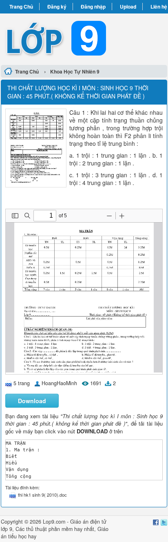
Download (32, 401)
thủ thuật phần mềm (49, 529)
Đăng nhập (93, 6)
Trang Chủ (21, 6)
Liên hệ (158, 6)
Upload (128, 6)
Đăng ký (56, 6)
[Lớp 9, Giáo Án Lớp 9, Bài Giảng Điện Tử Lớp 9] (84, 38)
